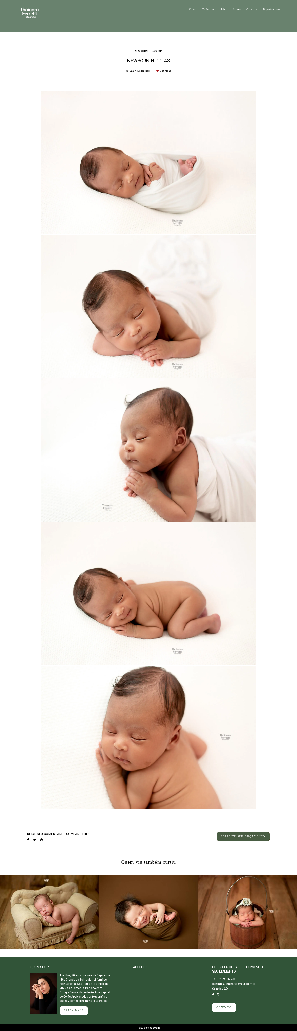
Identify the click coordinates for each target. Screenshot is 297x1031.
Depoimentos (271, 9)
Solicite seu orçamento (243, 836)
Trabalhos (208, 9)
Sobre (237, 9)
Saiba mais (74, 1010)
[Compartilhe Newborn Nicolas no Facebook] (28, 839)
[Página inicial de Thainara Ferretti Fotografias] (34, 16)
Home (192, 9)
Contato (251, 9)
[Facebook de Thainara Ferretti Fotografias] (213, 994)
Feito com (148, 1027)
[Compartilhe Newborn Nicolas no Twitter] (34, 839)
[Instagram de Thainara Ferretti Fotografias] (218, 994)
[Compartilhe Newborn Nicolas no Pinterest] (41, 839)
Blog (224, 9)
